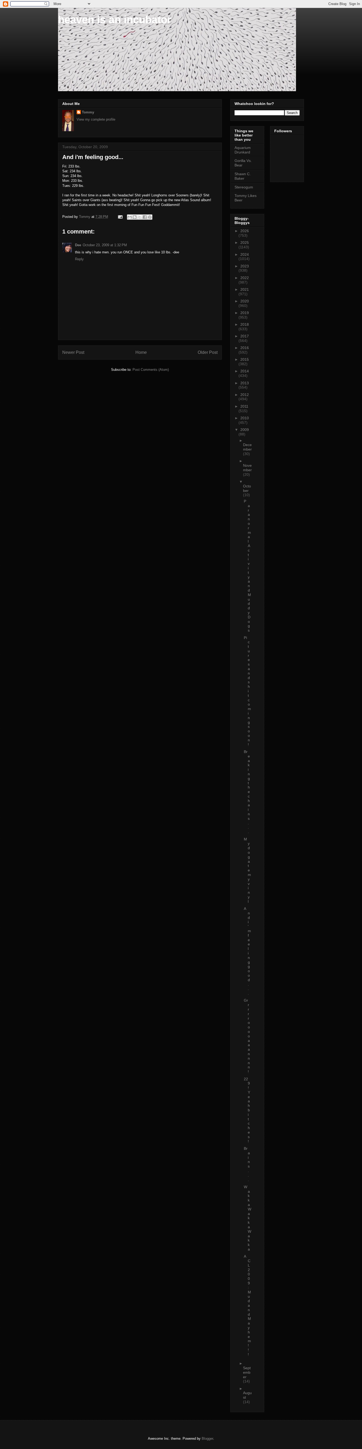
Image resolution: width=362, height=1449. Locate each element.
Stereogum (244, 187)
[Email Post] (120, 217)
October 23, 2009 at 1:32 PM (105, 245)
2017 (244, 336)
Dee (78, 245)
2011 (244, 406)
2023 (244, 266)
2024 (244, 254)
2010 (244, 418)
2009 (244, 430)
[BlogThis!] (134, 217)
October (247, 488)
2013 (244, 383)
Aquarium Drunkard (243, 150)
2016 (244, 348)
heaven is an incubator (114, 19)
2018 (244, 324)
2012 (244, 395)
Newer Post (73, 352)
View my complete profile (96, 119)
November (247, 467)
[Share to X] (139, 217)
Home (141, 352)
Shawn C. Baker (243, 176)
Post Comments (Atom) (151, 370)
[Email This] (129, 217)
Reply (79, 259)
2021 (244, 289)
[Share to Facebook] (144, 217)
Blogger (207, 1439)
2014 (244, 371)
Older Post (208, 352)
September (247, 1372)
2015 (244, 359)
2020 (244, 301)
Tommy (88, 112)
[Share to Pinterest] (149, 217)
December (247, 447)
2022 (244, 278)
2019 (244, 313)
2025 (244, 242)
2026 (244, 231)
